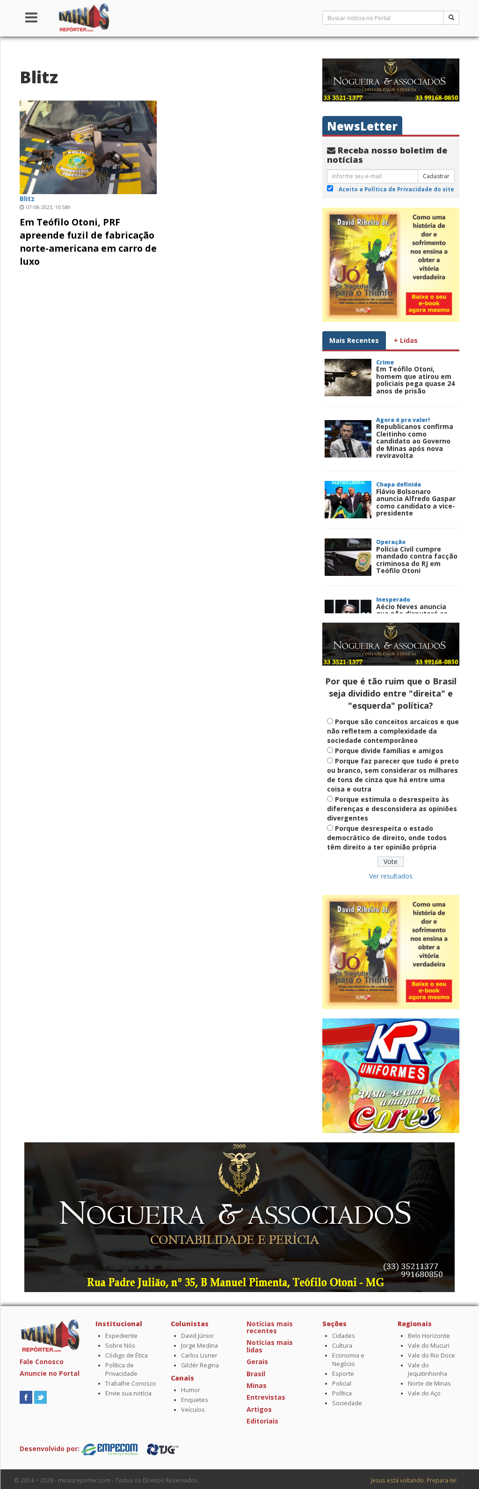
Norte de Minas (429, 1383)
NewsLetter (362, 126)
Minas (257, 1385)
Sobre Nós (120, 1346)
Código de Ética (126, 1355)
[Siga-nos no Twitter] (40, 1396)
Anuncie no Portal (50, 1373)
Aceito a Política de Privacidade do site (396, 189)
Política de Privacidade (121, 1369)
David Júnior (197, 1336)
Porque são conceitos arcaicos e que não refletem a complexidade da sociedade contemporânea (393, 731)
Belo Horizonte (429, 1336)
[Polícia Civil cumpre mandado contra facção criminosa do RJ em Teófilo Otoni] (348, 557)
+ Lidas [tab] (406, 340)
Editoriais (262, 1420)
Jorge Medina (199, 1346)
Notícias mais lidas (270, 1346)
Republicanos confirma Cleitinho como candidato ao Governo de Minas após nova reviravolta (414, 441)
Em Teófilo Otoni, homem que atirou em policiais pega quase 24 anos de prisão (415, 379)
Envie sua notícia (128, 1393)
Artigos (259, 1409)
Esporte (343, 1374)
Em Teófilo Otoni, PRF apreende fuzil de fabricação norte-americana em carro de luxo (88, 242)
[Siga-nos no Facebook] (26, 1396)
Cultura (342, 1346)
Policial (341, 1383)
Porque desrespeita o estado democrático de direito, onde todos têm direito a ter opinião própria (387, 837)
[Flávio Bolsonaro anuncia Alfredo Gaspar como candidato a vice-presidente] (348, 499)
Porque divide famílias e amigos (389, 750)
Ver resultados (391, 876)
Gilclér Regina (200, 1365)
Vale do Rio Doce (431, 1355)
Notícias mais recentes (270, 1327)
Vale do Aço (424, 1393)
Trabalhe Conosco (130, 1383)
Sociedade (347, 1403)
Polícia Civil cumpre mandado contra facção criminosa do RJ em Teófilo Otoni (416, 560)
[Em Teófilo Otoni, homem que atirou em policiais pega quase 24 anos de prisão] (348, 377)
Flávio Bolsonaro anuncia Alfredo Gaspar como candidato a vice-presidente (416, 502)
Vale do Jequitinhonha (427, 1369)
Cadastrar (436, 176)
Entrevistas (266, 1397)
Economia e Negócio (348, 1359)
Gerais (257, 1361)
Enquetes (194, 1400)
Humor (190, 1390)
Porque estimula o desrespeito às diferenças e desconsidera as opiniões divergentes (392, 808)
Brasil (256, 1373)
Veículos (193, 1410)
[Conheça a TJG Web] (163, 1448)
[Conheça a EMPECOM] (110, 1448)
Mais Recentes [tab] (354, 340)
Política (342, 1393)
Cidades (343, 1336)
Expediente (121, 1336)
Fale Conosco (42, 1361)
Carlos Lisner (199, 1355)
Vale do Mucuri (429, 1346)
